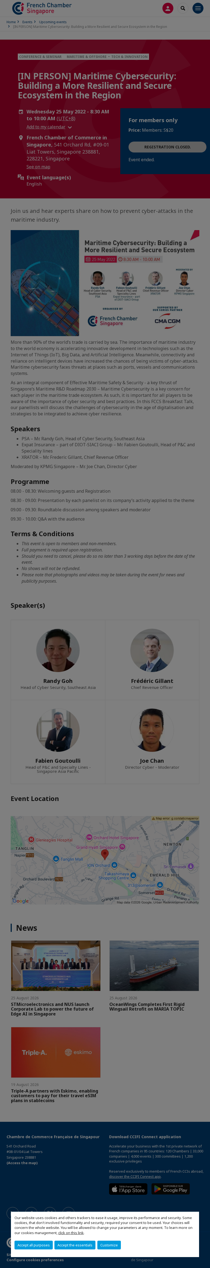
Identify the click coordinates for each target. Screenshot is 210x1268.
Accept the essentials (74, 1245)
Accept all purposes (34, 1245)
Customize (109, 1245)
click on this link (71, 1232)
